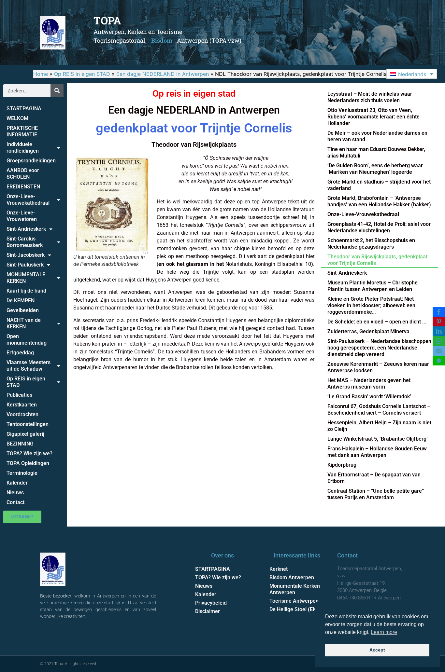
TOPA (107, 20)
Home (40, 74)
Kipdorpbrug (341, 465)
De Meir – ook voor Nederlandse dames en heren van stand (377, 136)
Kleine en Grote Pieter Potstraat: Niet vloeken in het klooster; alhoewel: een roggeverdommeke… (371, 305)
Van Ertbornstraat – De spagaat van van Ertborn (374, 478)
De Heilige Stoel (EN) (293, 609)
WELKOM (17, 118)
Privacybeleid (211, 603)
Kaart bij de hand (26, 291)
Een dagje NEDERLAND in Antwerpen (162, 74)
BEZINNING (20, 444)
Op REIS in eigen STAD (82, 74)
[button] (411, 74)
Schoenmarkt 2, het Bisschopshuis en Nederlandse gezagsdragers (371, 243)
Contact (15, 502)
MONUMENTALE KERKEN (26, 277)
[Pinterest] (439, 321)
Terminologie (22, 473)
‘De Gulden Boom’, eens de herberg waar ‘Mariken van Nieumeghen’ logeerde (375, 168)
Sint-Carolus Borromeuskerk (25, 242)
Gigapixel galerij (25, 434)
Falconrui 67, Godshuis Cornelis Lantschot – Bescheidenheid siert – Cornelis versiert (378, 409)
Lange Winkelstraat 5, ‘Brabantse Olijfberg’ (377, 439)
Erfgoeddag (20, 353)
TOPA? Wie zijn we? (29, 453)
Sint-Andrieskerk (26, 229)
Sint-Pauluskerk (25, 265)
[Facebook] (439, 312)
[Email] (439, 351)
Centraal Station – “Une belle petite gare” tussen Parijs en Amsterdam (375, 494)
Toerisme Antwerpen (294, 601)
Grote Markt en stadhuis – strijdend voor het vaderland (379, 185)
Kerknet (278, 569)
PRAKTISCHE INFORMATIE (22, 131)
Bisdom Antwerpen (291, 577)
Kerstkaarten (22, 405)
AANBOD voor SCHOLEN (23, 173)
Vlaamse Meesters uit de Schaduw (28, 365)
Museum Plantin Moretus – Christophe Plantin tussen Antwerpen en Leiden (372, 286)
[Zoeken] (57, 90)
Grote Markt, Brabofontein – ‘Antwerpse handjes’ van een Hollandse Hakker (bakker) (379, 201)
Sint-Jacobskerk (26, 255)
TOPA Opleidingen (28, 463)
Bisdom (161, 40)
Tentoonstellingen (28, 424)
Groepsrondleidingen (31, 161)
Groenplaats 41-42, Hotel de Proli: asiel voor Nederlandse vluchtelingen (379, 227)
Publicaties (19, 395)
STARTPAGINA (24, 108)
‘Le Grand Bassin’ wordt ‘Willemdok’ (369, 396)
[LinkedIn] (439, 331)
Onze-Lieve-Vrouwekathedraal (28, 199)
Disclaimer (207, 611)
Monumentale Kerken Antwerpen (294, 589)
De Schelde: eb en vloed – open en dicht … (376, 322)
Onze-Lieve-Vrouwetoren (22, 216)
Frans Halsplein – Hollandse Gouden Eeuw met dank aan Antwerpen (377, 452)
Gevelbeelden (23, 310)
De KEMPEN (21, 300)
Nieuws (15, 492)
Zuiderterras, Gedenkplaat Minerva (368, 331)
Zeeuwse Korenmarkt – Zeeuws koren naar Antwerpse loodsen (378, 367)
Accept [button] (377, 649)
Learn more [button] (384, 632)
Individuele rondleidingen (23, 147)
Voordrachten (22, 414)
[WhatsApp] (439, 341)
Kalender (17, 483)
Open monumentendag (27, 339)
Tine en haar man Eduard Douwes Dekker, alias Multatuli (376, 152)
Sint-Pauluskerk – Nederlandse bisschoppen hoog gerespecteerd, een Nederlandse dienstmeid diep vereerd (379, 347)
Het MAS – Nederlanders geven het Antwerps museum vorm (368, 383)
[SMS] (439, 360)
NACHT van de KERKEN (24, 323)
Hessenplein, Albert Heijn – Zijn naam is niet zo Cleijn (379, 425)
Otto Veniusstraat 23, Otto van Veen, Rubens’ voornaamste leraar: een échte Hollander (373, 116)
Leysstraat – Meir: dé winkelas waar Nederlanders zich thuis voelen (369, 97)
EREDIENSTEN (23, 187)
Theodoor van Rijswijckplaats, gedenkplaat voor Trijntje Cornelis (377, 260)
